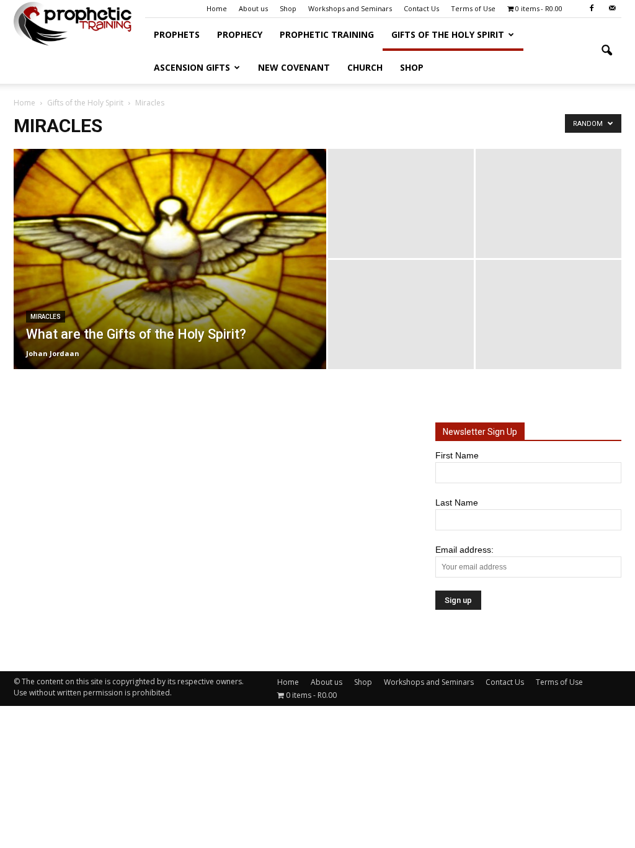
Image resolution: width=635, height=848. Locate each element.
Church (365, 67)
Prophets (177, 34)
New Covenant (294, 67)
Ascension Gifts (192, 67)
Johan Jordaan (52, 353)
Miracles (45, 316)
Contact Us (421, 8)
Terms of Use (473, 8)
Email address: (464, 550)
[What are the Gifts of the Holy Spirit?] (170, 259)
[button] (606, 51)
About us (253, 8)
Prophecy (239, 34)
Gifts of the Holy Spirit (447, 34)
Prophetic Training (327, 34)
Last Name (456, 502)
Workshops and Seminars (350, 8)
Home (216, 8)
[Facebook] (591, 8)
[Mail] (612, 8)
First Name (457, 455)
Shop (288, 8)
